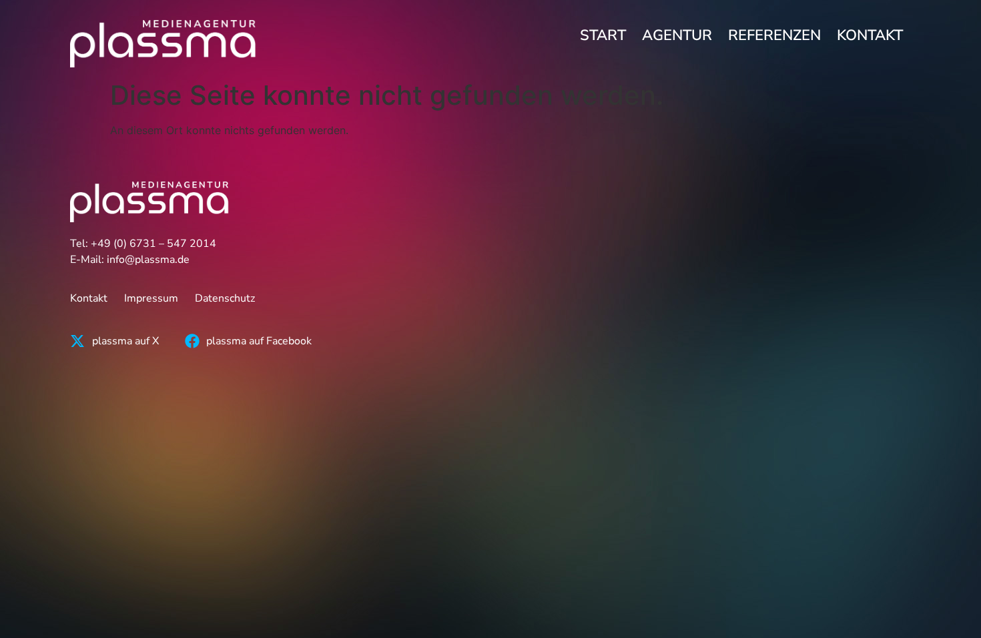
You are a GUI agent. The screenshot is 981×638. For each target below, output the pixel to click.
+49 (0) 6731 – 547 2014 (153, 243)
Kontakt (870, 35)
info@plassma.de (148, 259)
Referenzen (774, 35)
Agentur (677, 35)
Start (603, 35)
